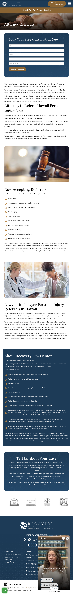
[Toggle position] (63, 538)
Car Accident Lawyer (11, 557)
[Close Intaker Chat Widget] (67, 538)
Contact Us (8, 559)
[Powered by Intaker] (58, 591)
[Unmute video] (41, 538)
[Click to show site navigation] (69, 4)
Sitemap (27, 588)
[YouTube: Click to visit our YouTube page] (36, 545)
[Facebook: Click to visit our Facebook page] (28, 545)
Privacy (33, 588)
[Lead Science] (12, 584)
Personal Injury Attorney (12, 555)
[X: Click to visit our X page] (32, 545)
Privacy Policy (9, 562)
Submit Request (17, 69)
